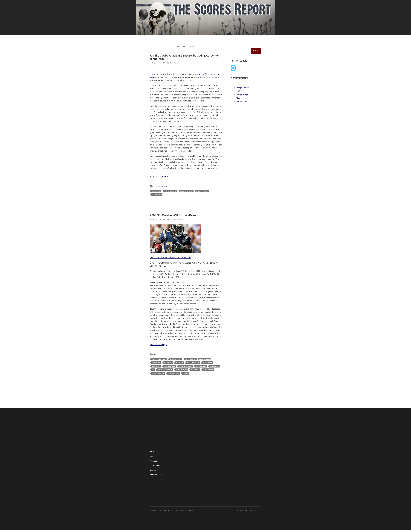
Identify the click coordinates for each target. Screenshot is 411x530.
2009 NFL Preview (176, 359)
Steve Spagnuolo (158, 373)
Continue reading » (158, 344)
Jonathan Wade (169, 366)
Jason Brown (207, 362)
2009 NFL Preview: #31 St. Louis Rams (173, 215)
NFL (167, 186)
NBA (238, 91)
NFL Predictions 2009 (165, 369)
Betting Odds (241, 101)
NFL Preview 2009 (182, 369)
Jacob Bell (179, 362)
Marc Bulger (214, 366)
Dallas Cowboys (202, 191)
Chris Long (168, 362)
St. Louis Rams (157, 194)
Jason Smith (156, 366)
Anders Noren (250, 510)
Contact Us (154, 461)
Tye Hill (185, 373)
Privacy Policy (155, 465)
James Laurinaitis (192, 362)
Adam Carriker (190, 359)
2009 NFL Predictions (159, 359)
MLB (238, 98)
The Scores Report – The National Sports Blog (174, 510)
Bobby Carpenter (186, 191)
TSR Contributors (156, 474)
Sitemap (153, 470)
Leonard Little (201, 366)
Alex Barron (156, 191)
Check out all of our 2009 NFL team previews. (170, 257)
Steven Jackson (173, 373)
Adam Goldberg (205, 359)
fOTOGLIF (164, 176)
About (152, 456)
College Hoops (242, 94)
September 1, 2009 (158, 219)
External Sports (159, 186)
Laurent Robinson (185, 366)
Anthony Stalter (171, 63)
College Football (242, 87)
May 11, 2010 (155, 63)
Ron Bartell (195, 369)
